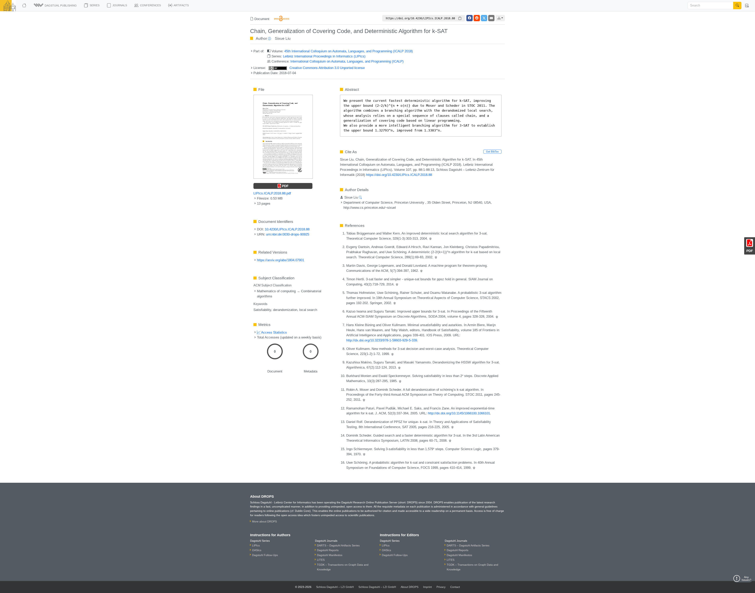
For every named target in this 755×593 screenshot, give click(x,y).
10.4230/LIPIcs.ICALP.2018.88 (287, 229)
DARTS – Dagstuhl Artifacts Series (338, 545)
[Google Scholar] (430, 238)
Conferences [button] (150, 5)
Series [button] (94, 5)
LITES (321, 559)
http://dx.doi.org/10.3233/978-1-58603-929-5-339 (381, 340)
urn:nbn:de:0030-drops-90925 (287, 234)
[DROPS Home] (24, 5)
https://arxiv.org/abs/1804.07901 (280, 260)
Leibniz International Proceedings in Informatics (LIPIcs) (324, 56)
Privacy (441, 586)
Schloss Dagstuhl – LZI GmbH (335, 586)
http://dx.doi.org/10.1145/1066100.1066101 (459, 413)
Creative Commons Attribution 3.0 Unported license (326, 68)
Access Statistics (273, 332)
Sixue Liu (283, 38)
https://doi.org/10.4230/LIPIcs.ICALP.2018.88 (399, 175)
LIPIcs (256, 545)
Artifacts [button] (181, 5)
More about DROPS (264, 521)
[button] (55, 5)
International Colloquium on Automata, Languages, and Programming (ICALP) (347, 61)
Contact (455, 586)
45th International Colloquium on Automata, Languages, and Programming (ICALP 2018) (348, 51)
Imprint (427, 586)
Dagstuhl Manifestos (329, 555)
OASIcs (256, 550)
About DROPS (409, 586)
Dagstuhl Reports (328, 550)
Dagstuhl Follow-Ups (265, 555)
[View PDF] (283, 136)
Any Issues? (746, 578)
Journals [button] (119, 5)
